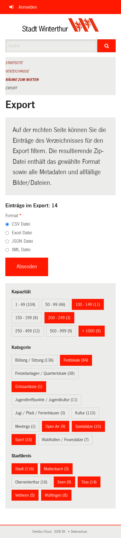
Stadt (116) (24, 469)
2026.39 (60, 532)
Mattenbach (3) (56, 469)
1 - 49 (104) (25, 304)
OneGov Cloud (42, 532)
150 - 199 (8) (26, 317)
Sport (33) (23, 439)
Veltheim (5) (25, 495)
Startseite (14, 63)
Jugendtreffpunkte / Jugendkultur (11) (46, 400)
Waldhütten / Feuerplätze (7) (65, 439)
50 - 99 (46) (55, 304)
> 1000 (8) (91, 331)
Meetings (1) (25, 426)
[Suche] (106, 45)
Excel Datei (22, 232)
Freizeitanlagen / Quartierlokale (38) (45, 373)
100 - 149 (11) (87, 304)
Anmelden (28, 7)
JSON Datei (22, 241)
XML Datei (21, 249)
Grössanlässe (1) (28, 386)
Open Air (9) (55, 426)
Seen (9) (64, 482)
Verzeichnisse (17, 71)
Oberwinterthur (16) (31, 482)
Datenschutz (80, 532)
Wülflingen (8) (56, 495)
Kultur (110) (85, 413)
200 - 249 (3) (59, 317)
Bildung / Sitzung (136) (34, 360)
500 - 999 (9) (61, 331)
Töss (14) (89, 482)
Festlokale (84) (76, 360)
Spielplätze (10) (88, 426)
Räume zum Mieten (22, 80)
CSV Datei (21, 224)
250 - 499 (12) (27, 331)
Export (11, 88)
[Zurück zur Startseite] (60, 26)
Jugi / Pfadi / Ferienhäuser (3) (40, 413)
